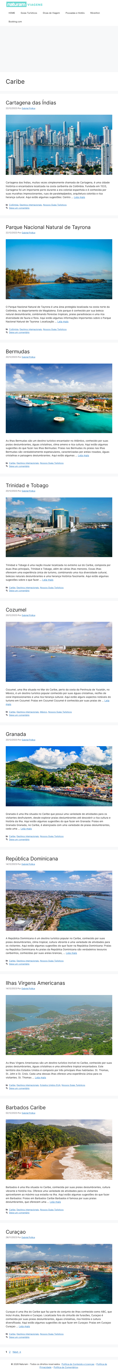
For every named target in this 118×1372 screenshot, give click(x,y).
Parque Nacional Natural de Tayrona (48, 227)
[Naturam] (24, 4)
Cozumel (16, 610)
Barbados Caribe (26, 1107)
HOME (12, 13)
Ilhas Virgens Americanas (35, 983)
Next (17, 1352)
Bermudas (18, 351)
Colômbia (13, 205)
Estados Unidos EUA (50, 1085)
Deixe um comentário (19, 208)
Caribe (12, 463)
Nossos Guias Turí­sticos (55, 205)
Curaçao (16, 1232)
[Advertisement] (59, 49)
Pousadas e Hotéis (75, 13)
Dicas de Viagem (51, 13)
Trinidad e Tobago (27, 485)
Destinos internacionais (31, 205)
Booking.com (15, 21)
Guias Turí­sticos (29, 13)
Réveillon (95, 13)
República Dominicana (32, 859)
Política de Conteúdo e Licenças (78, 1364)
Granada (16, 734)
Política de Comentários (66, 1367)
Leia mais (79, 197)
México (43, 712)
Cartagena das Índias (31, 103)
